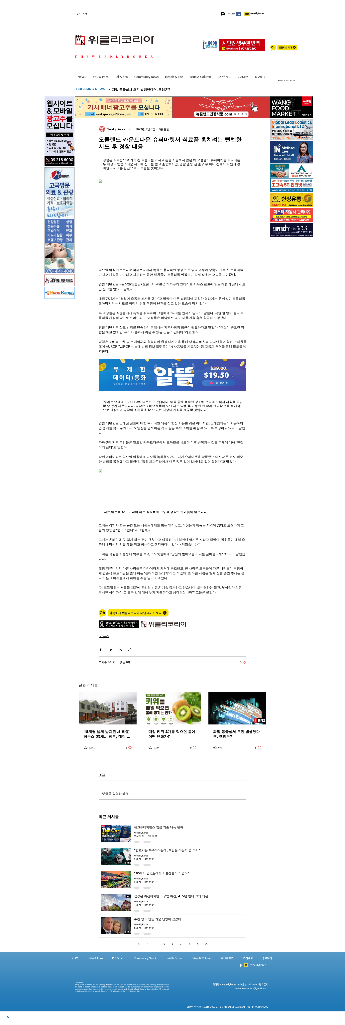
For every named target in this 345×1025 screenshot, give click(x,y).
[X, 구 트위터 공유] (110, 650)
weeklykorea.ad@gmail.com (251, 988)
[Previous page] (147, 944)
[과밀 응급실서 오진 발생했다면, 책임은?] (237, 708)
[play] (304, 188)
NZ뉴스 (104, 636)
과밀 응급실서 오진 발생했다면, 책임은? (236, 734)
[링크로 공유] (130, 650)
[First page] (139, 944)
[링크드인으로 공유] (120, 650)
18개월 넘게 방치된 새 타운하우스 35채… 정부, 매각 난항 (107, 734)
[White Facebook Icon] (240, 965)
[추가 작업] (244, 129)
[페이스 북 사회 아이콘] (238, 14)
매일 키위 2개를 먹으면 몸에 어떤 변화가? (172, 734)
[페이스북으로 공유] (100, 650)
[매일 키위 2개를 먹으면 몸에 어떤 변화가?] (172, 708)
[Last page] (206, 944)
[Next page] (197, 944)
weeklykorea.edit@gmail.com (239, 984)
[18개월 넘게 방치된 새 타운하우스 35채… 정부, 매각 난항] (108, 708)
